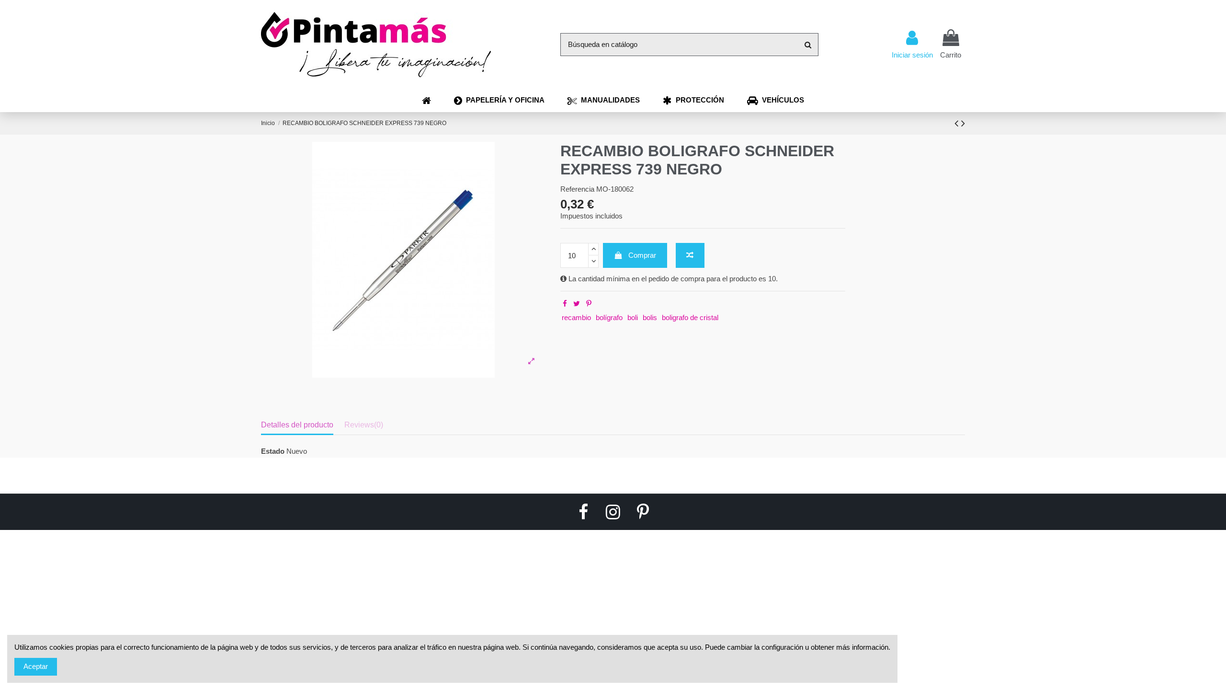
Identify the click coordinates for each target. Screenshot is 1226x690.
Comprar (642, 255)
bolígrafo (609, 317)
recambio (576, 317)
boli (632, 317)
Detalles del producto (297, 425)
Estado (272, 451)
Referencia (577, 189)
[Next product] (963, 123)
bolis (650, 317)
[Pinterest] (588, 303)
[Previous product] (957, 123)
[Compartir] (565, 303)
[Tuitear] (576, 303)
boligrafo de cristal (690, 317)
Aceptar (35, 666)
